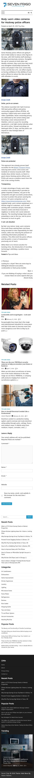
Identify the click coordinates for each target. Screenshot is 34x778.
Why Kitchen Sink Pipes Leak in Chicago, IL (14, 557)
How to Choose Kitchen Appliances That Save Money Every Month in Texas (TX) (15, 761)
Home (3, 664)
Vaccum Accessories (7, 616)
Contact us (4, 674)
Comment (5, 443)
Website (4, 484)
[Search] (31, 12)
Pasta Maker (5, 594)
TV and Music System (7, 613)
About (3, 667)
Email (3, 476)
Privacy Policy (5, 671)
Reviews (3, 600)
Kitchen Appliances (7, 581)
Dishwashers (5, 574)
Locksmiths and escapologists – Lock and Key (16, 316)
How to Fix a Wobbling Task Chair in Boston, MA (15, 546)
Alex (22, 26)
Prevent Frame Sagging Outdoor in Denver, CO (15, 539)
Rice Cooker (4, 603)
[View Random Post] (28, 12)
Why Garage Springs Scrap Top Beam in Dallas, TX (16, 536)
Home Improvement (7, 578)
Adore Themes (6, 775)
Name (4, 467)
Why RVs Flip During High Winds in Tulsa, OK (14, 543)
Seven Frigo (5, 773)
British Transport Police (22, 167)
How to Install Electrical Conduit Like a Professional (15, 412)
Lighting (3, 587)
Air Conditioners (6, 571)
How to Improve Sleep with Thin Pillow (13, 549)
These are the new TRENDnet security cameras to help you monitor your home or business (16, 364)
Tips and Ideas (13, 254)
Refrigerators (5, 597)
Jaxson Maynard (6, 416)
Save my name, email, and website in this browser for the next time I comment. (17, 495)
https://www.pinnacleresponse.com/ (13, 201)
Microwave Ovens (6, 591)
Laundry (3, 584)
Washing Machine (6, 619)
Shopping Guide (6, 607)
